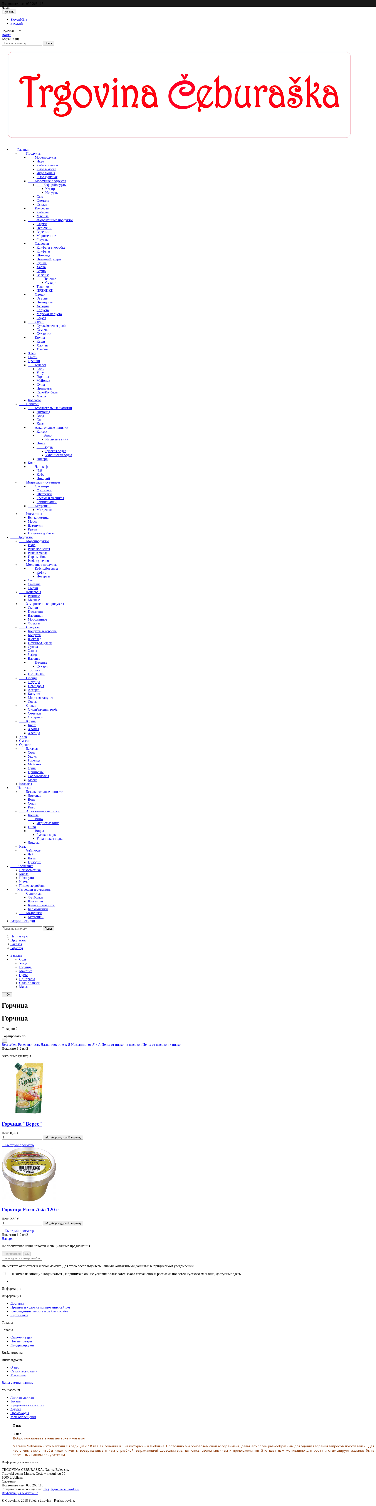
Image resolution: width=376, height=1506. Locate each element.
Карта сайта (19, 1315)
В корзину (63, 1137)
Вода (40, 416)
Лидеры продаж (22, 1345)
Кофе (40, 474)
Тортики (43, 286)
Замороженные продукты (50, 220)
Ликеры (42, 459)
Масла (41, 396)
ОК (6, 994)
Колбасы (34, 400)
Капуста (43, 310)
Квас (40, 423)
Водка (45, 447)
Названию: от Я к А (86, 1044)
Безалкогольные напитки (50, 408)
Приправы (44, 388)
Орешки (34, 361)
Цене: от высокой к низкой (163, 1044)
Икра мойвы (46, 173)
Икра (40, 161)
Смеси (32, 357)
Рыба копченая (48, 165)
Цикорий (43, 478)
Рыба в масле (46, 169)
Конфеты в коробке (51, 247)
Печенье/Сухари (49, 259)
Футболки (44, 490)
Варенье (43, 275)
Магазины (18, 1375)
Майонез (43, 380)
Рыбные (43, 212)
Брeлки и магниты (50, 498)
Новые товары (21, 1341)
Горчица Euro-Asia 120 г (30, 1209)
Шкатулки (44, 494)
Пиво (41, 443)
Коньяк (42, 431)
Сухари (50, 282)
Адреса (15, 1409)
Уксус (41, 373)
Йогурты (52, 192)
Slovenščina (18, 19)
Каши (41, 341)
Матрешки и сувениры (39, 482)
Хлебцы (43, 349)
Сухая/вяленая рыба (51, 326)
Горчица (43, 376)
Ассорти (43, 306)
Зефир (41, 271)
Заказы (15, 1401)
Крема (32, 529)
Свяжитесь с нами (23, 1371)
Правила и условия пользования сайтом (40, 1307)
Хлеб (31, 353)
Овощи (36, 294)
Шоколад (43, 255)
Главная (19, 149)
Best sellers (10, 1044)
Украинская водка (58, 455)
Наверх (9, 1238)
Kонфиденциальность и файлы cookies (39, 1311)
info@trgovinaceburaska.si (61, 1489)
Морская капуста (49, 314)
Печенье (46, 279)
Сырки (42, 204)
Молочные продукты (47, 181)
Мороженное (46, 236)
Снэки (36, 322)
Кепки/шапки (47, 502)
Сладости (38, 243)
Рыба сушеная (47, 177)
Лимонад (43, 412)
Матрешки (39, 506)
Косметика (30, 513)
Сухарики (44, 333)
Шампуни (35, 525)
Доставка (17, 1303)
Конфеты (43, 251)
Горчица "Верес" (22, 1124)
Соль (40, 369)
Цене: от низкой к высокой (122, 1044)
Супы (41, 384)
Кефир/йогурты (52, 185)
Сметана (43, 200)
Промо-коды (19, 1413)
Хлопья (42, 345)
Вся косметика (38, 517)
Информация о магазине (20, 1493)
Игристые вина (56, 439)
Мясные (43, 216)
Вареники (44, 232)
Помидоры (45, 302)
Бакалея (37, 365)
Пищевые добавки (41, 533)
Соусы (41, 318)
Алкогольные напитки (48, 427)
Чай (39, 470)
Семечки (43, 329)
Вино (44, 435)
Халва (41, 267)
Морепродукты (42, 157)
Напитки (29, 404)
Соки (40, 420)
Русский (16, 23)
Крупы (36, 337)
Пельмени (44, 228)
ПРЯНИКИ (45, 290)
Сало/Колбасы (47, 392)
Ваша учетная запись (17, 1382)
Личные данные (22, 1397)
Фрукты (43, 239)
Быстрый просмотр (18, 1145)
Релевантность (29, 1044)
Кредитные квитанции (27, 1405)
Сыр (40, 196)
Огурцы (43, 298)
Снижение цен (21, 1337)
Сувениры (39, 486)
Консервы (39, 208)
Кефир (50, 189)
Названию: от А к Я (56, 1044)
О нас (14, 1367)
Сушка (42, 263)
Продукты (30, 153)
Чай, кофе (38, 467)
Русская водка (55, 451)
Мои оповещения (23, 1417)
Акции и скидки (22, 921)
